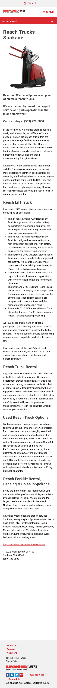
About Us (11, 645)
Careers (10, 649)
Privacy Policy (12, 661)
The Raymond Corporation (21, 675)
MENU (50, 12)
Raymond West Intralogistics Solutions (8, 675)
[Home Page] (15, 11)
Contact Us (14, 679)
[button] (27, 3)
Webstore (11, 653)
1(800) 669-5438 (35, 674)
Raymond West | (11, 544)
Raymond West (9, 22)
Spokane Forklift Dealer (32, 544)
